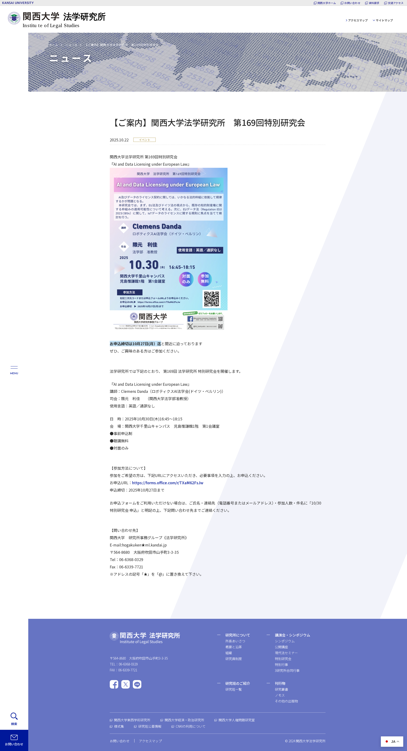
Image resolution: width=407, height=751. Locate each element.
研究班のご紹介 (237, 683)
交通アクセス (395, 2)
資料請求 (374, 2)
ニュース (71, 45)
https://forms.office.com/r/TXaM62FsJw (167, 482)
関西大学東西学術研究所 (132, 720)
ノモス (280, 695)
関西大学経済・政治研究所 (184, 720)
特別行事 (281, 664)
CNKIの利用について (191, 726)
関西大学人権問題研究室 (237, 720)
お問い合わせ (352, 2)
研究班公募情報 (149, 726)
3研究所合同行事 (287, 670)
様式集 (119, 726)
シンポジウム (285, 641)
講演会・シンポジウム (292, 634)
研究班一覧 (233, 689)
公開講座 (281, 646)
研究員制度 (233, 658)
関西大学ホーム (326, 2)
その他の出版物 (286, 701)
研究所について (237, 634)
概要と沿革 (233, 646)
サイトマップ (384, 20)
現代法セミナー (286, 652)
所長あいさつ (235, 641)
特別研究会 (283, 658)
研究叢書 (281, 689)
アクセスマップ (358, 20)
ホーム (53, 45)
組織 (228, 652)
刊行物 (280, 683)
